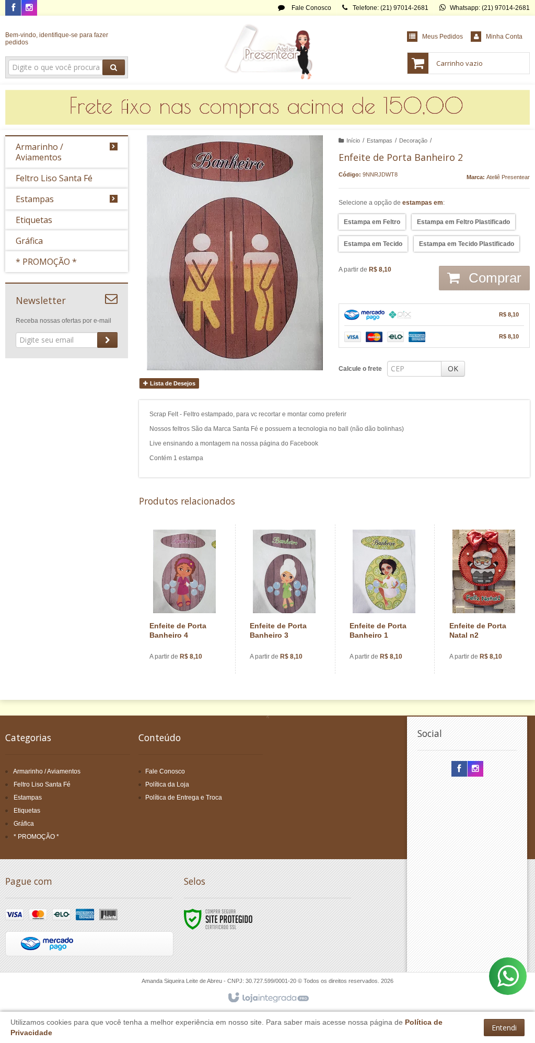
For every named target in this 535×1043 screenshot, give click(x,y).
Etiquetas (27, 810)
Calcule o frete (360, 368)
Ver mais (190, 630)
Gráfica (24, 823)
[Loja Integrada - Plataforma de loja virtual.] (267, 998)
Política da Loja (167, 784)
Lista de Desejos (171, 383)
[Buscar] (113, 67)
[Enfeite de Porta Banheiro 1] (384, 599)
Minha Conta (504, 36)
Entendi (504, 1028)
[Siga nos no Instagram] (29, 8)
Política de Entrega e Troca (183, 797)
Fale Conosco (310, 7)
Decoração (413, 140)
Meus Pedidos (442, 36)
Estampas (379, 140)
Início (353, 140)
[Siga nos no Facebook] (13, 8)
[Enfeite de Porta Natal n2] (483, 599)
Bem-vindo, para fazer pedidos (56, 38)
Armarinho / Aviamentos (46, 771)
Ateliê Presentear (508, 177)
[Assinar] (107, 340)
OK (453, 368)
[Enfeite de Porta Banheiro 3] (284, 599)
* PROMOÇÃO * (36, 836)
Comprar (493, 278)
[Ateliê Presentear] (267, 50)
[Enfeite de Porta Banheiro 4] (184, 599)
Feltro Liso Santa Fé (42, 784)
